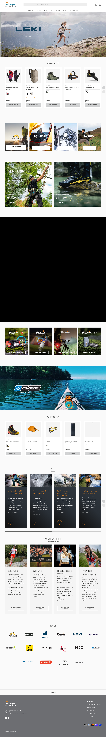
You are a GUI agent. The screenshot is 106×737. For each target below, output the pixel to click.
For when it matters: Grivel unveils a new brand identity (40, 493)
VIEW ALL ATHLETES (53, 541)
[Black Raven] (27, 93)
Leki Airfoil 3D (89, 441)
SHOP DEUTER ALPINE (65, 148)
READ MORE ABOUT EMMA (16, 608)
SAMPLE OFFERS (74, 11)
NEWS (45, 11)
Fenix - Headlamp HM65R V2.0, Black (72, 88)
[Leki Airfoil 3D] (92, 429)
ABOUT (50, 11)
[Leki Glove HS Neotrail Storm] (13, 76)
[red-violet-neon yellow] (7, 93)
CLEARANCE (65, 11)
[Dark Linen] (31, 93)
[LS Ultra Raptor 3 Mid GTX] (53, 76)
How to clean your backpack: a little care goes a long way (63, 493)
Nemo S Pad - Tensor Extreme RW (71, 442)
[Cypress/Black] (47, 91)
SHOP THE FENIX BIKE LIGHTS (65, 352)
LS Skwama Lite (89, 87)
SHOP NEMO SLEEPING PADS (40, 148)
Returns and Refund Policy (94, 704)
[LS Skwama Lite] (92, 76)
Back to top (53, 692)
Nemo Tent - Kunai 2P (32, 441)
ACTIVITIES (38, 11)
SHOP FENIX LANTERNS (40, 352)
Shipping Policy (91, 707)
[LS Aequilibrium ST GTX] (13, 429)
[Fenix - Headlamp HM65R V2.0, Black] (72, 76)
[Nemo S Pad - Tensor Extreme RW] (72, 429)
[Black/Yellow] (86, 91)
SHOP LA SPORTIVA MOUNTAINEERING (16, 147)
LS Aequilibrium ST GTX (12, 441)
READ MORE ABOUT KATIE (90, 608)
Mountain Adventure (12, 731)
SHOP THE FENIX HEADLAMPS (16, 352)
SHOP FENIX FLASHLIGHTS (89, 352)
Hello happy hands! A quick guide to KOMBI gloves (89, 492)
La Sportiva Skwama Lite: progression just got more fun (15, 493)
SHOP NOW (12, 202)
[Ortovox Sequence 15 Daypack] (33, 76)
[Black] (86, 445)
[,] (47, 445)
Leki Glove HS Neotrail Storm (12, 88)
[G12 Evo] (53, 429)
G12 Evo (48, 441)
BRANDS (30, 11)
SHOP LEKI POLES (89, 148)
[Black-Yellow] (7, 445)
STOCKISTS (58, 11)
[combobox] (55, 4)
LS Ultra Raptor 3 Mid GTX (53, 87)
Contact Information (92, 717)
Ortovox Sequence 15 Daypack (32, 88)
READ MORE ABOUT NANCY (40, 608)
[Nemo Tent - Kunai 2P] (33, 429)
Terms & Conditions (92, 713)
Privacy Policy (90, 710)
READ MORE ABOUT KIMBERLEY (65, 608)
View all (53, 471)
